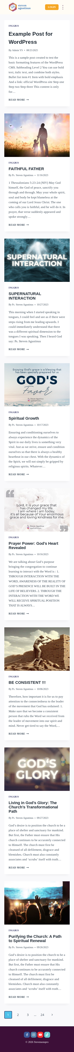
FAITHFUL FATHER (26, 169)
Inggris (14, 26)
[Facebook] (27, 1035)
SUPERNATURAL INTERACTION (25, 296)
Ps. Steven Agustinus (22, 175)
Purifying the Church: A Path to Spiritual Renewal (35, 938)
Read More (17, 99)
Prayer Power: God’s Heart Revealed (33, 545)
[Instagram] (34, 1035)
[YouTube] (40, 1035)
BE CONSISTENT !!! (27, 682)
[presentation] (37, 135)
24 (42, 1015)
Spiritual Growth (24, 418)
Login (52, 7)
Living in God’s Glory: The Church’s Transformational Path (33, 807)
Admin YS (17, 50)
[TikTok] (47, 1035)
